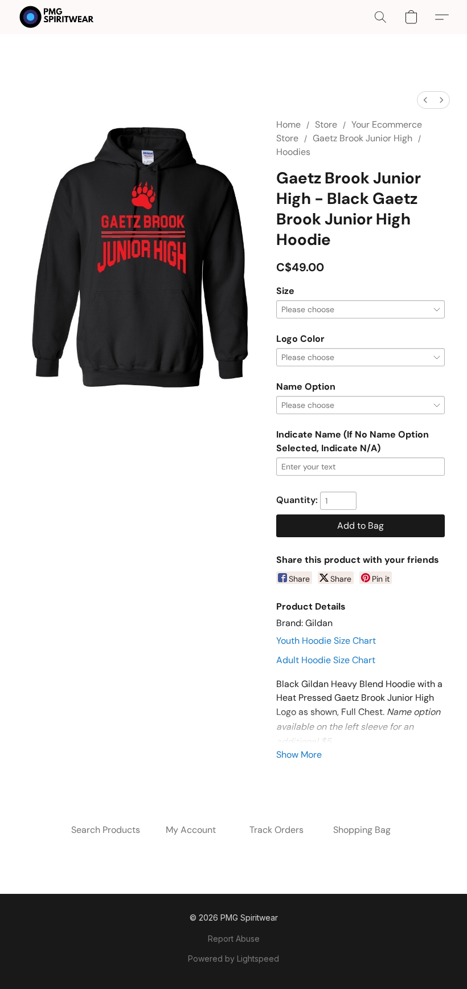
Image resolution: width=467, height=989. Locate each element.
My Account (191, 830)
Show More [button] (299, 755)
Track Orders (276, 830)
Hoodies (293, 152)
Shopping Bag (362, 830)
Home (288, 124)
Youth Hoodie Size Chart (326, 641)
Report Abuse (234, 938)
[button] (56, 17)
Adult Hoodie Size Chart (325, 660)
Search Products (105, 830)
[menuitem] (425, 100)
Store (326, 124)
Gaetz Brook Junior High (362, 138)
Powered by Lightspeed (233, 958)
